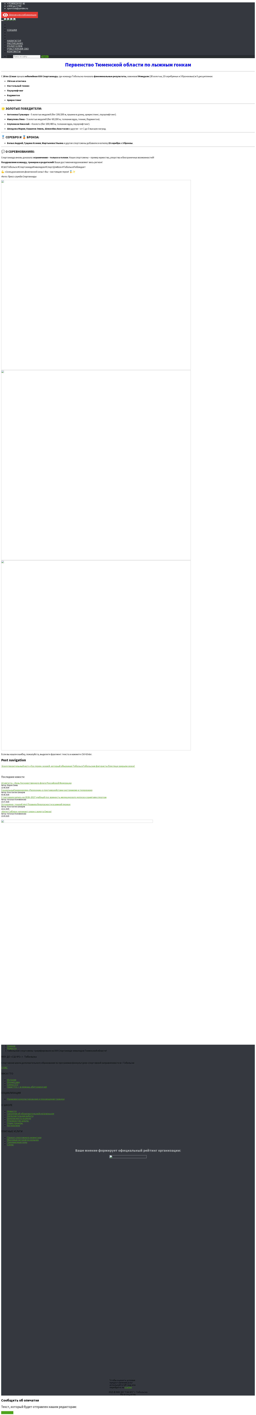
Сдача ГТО (12, 1084)
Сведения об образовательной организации (30, 1113)
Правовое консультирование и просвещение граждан (35, 1098)
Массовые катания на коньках (23, 1139)
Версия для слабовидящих (22, 14)
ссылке (128, 1387)
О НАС (4, 1067)
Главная (11, 1045)
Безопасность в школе (19, 1118)
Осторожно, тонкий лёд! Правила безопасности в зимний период (35, 804)
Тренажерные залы (17, 1142)
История (11, 1079)
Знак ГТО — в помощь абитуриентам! (27, 1086)
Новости (11, 1048)
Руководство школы (18, 1120)
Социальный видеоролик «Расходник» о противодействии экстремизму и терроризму (46, 790)
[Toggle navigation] (2, 20)
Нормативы (13, 1082)
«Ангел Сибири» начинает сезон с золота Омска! (26, 811)
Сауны (10, 1144)
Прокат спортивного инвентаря (24, 1137)
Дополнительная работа (20, 1115)
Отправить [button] (7, 1412)
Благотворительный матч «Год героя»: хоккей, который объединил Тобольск (42, 766)
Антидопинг (13, 1125)
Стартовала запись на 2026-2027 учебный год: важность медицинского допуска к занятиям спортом (53, 797)
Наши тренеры (15, 1123)
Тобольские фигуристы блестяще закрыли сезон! (109, 766)
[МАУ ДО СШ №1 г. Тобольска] (10, 19)
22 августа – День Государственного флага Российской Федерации (36, 782)
